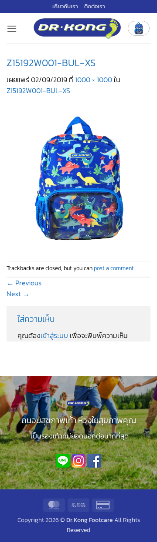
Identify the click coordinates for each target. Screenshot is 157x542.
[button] (12, 28)
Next (18, 293)
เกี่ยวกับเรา (65, 6)
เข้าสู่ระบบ (54, 335)
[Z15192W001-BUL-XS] (78, 178)
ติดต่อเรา (94, 6)
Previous (24, 283)
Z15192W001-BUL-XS (38, 90)
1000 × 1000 (93, 79)
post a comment (114, 268)
